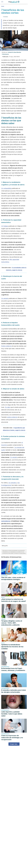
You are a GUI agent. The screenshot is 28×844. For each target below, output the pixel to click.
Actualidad (4, 575)
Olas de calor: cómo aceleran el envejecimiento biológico (13, 578)
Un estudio (4, 298)
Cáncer (3, 619)
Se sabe (7, 407)
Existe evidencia (6, 346)
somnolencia (5, 521)
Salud (2, 6)
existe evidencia (12, 417)
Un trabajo (4, 226)
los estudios (12, 483)
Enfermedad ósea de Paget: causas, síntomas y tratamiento (13, 669)
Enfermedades (5, 666)
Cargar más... (14, 744)
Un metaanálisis (6, 188)
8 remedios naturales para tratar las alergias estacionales (13, 691)
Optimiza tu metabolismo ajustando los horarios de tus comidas (12, 647)
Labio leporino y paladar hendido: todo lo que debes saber (11, 714)
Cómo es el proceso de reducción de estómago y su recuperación (12, 737)
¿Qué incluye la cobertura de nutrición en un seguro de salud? (13, 600)
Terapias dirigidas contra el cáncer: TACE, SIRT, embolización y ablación (11, 623)
